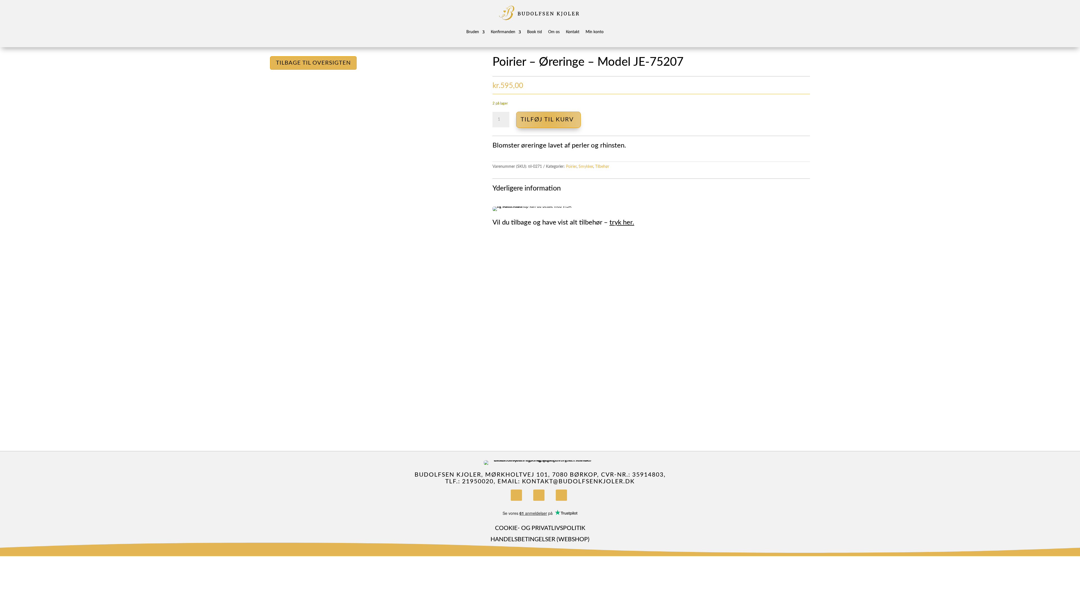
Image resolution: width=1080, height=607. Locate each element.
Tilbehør (602, 167)
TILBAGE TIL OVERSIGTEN (313, 63)
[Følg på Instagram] (538, 495)
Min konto (595, 32)
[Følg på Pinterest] (561, 495)
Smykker (586, 167)
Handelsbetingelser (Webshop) (540, 539)
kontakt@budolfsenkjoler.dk (578, 481)
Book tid (534, 32)
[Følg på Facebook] (516, 495)
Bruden (472, 32)
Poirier (571, 167)
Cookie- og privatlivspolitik (540, 528)
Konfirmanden (503, 32)
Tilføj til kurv (547, 120)
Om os (554, 32)
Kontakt (572, 32)
